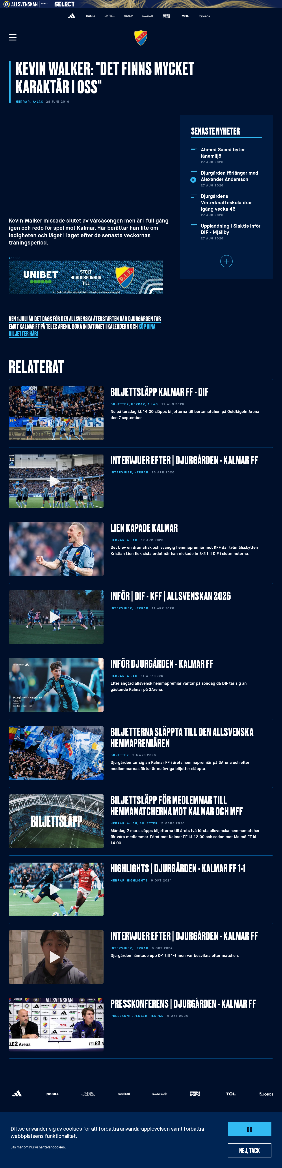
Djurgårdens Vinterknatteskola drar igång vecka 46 (226, 202)
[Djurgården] (141, 38)
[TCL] (185, 16)
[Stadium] (128, 16)
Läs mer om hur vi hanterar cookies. (38, 1147)
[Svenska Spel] (166, 16)
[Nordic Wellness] (109, 16)
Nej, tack (249, 1150)
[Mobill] (90, 16)
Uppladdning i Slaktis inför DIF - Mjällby (230, 229)
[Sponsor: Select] (64, 3)
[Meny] (13, 37)
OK (249, 1129)
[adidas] (72, 16)
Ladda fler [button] (226, 261)
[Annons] (86, 277)
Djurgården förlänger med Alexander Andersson (229, 176)
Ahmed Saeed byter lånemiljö (223, 153)
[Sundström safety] (147, 16)
